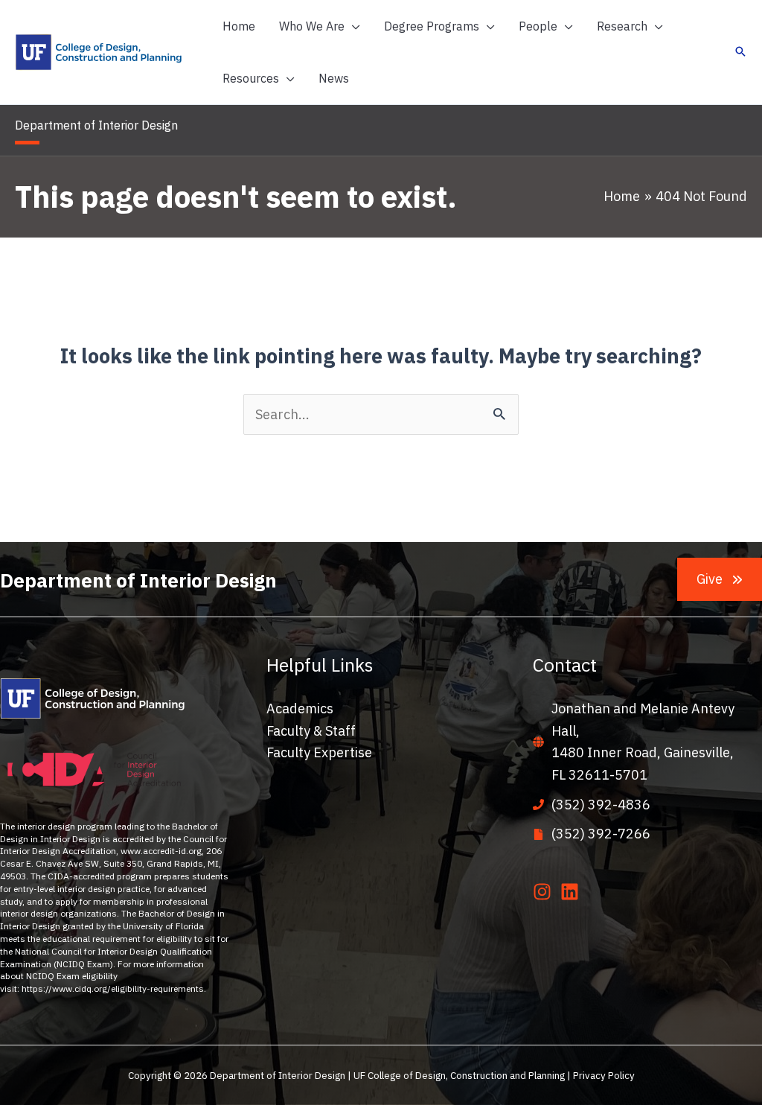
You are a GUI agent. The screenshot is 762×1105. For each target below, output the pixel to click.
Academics (299, 708)
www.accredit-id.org (161, 850)
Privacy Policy (604, 1075)
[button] (352, 26)
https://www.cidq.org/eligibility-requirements (113, 988)
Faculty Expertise (319, 752)
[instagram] (545, 891)
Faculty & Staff (311, 730)
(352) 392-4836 (600, 804)
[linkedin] (572, 891)
